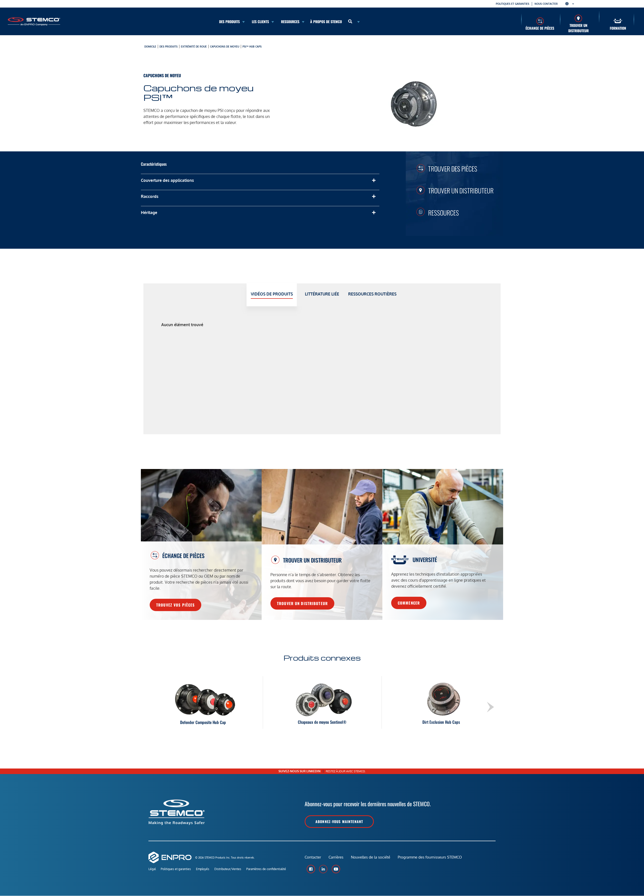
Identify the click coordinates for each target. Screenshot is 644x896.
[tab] (272, 294)
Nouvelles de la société (370, 857)
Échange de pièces (540, 28)
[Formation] (618, 21)
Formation (618, 28)
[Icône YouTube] (336, 869)
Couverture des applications (167, 180)
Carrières (336, 857)
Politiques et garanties (512, 3)
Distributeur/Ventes (227, 869)
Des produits (168, 46)
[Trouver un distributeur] (578, 18)
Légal (152, 869)
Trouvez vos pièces (175, 605)
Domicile (150, 46)
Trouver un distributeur (578, 28)
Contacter (313, 857)
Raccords (149, 196)
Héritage (149, 212)
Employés (202, 869)
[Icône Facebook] (311, 869)
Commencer (409, 603)
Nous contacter (546, 3)
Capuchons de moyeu (224, 46)
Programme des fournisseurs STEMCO (430, 857)
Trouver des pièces (452, 168)
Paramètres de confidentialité (266, 869)
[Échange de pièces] (540, 21)
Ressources (443, 212)
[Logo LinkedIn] (323, 869)
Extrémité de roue (194, 46)
